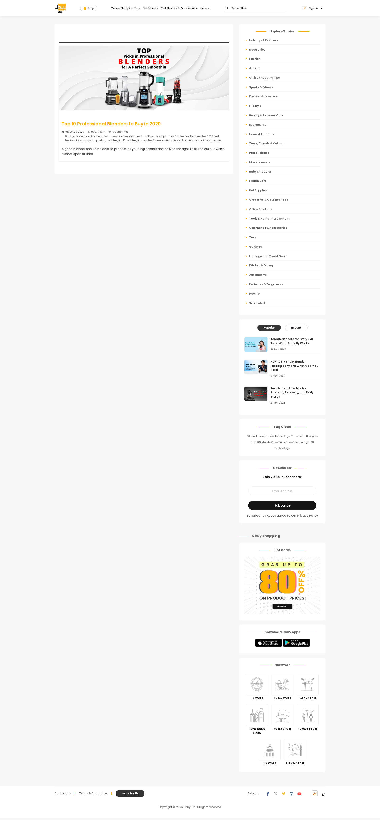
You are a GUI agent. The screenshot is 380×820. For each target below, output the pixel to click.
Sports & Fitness (261, 87)
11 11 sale (296, 436)
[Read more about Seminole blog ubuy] (60, 8)
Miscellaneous (259, 162)
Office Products (260, 209)
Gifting (254, 68)
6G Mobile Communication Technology (283, 442)
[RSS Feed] (315, 793)
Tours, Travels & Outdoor (267, 143)
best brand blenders (148, 136)
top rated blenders (182, 140)
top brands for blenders (175, 136)
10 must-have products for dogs (268, 436)
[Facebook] (268, 793)
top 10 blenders (127, 140)
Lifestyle (255, 106)
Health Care (258, 181)
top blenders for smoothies (153, 140)
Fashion (255, 59)
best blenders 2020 (201, 136)
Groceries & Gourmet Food (268, 200)
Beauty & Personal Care (266, 115)
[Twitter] (276, 793)
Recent (296, 328)
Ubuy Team (98, 131)
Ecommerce (257, 125)
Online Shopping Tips (125, 8)
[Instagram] (292, 793)
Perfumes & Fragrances (266, 284)
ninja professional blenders (85, 136)
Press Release (259, 153)
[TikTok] (324, 793)
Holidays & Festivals (263, 40)
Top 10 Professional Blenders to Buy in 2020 (111, 124)
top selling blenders (105, 140)
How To (254, 294)
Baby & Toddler (260, 172)
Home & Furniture (261, 134)
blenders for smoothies (207, 140)
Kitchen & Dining (261, 265)
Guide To (255, 247)
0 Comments (120, 131)
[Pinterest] (284, 793)
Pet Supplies (258, 190)
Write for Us (130, 793)
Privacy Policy (307, 516)
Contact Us (62, 793)
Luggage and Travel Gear (267, 256)
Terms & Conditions (93, 793)
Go (227, 8)
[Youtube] (299, 793)
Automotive (258, 275)
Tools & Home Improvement (269, 219)
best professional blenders (119, 136)
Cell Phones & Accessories (179, 8)
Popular (269, 328)
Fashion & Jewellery (263, 96)
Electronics (150, 8)
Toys (252, 237)
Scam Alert (257, 303)
